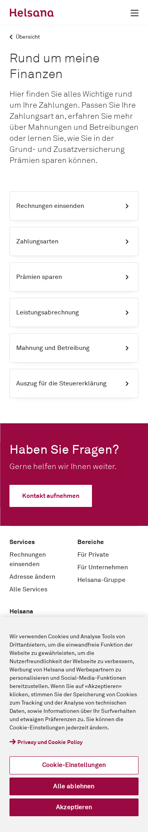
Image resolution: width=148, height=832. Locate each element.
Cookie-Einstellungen (74, 765)
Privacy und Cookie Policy (49, 742)
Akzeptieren (74, 807)
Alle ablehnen (73, 786)
